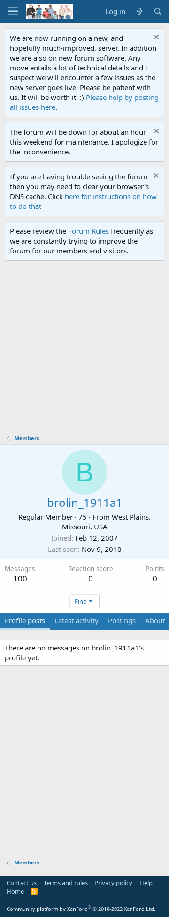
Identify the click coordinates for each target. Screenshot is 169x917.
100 (20, 578)
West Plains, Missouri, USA (106, 521)
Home (15, 891)
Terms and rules (66, 883)
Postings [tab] (122, 620)
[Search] (158, 11)
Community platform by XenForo (81, 908)
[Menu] (13, 11)
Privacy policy (113, 883)
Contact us (22, 883)
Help (146, 883)
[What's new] (139, 11)
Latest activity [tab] (76, 620)
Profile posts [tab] (25, 620)
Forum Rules (88, 231)
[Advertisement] (84, 350)
